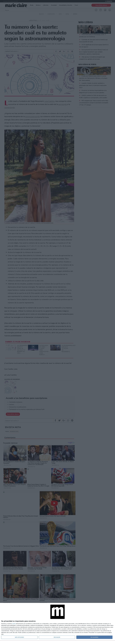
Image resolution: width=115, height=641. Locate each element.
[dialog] (57, 622)
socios (14, 623)
